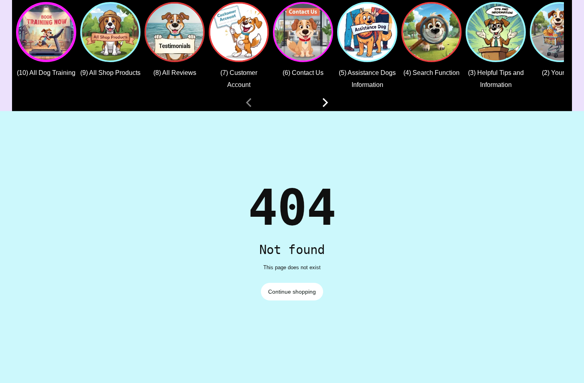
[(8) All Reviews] (174, 32)
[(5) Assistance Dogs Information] (367, 32)
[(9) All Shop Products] (110, 32)
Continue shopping (292, 291)
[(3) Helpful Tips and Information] (496, 32)
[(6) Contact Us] (303, 32)
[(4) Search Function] (431, 32)
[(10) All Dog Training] (46, 32)
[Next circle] (325, 103)
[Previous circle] (249, 103)
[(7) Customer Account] (239, 32)
